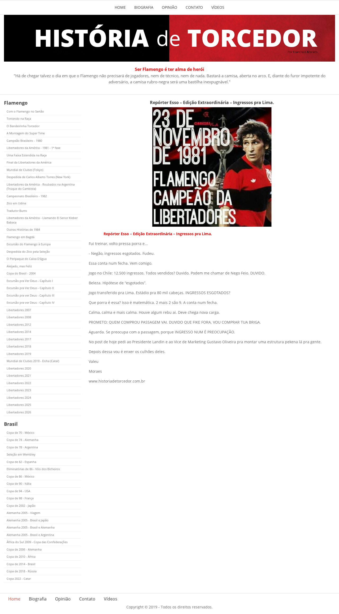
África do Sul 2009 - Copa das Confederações (37, 542)
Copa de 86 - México (20, 476)
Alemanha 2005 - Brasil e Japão (27, 520)
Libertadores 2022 (19, 383)
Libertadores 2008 (19, 317)
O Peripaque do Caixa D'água (27, 259)
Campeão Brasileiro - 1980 (24, 141)
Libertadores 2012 (19, 325)
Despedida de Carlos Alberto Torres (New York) (38, 177)
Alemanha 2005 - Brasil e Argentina (30, 535)
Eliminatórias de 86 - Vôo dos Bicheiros (33, 469)
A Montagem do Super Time (26, 133)
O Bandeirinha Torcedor (23, 126)
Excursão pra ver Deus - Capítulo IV (31, 302)
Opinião (169, 7)
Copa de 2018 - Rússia (22, 571)
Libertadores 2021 (19, 375)
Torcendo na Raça (19, 119)
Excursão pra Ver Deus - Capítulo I (30, 281)
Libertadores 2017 (19, 339)
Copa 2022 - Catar (19, 579)
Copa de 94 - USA (18, 491)
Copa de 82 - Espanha (21, 462)
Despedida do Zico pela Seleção (28, 252)
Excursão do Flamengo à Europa (29, 244)
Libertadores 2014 (19, 332)
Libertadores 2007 (19, 310)
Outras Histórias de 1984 (23, 229)
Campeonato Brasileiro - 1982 (27, 196)
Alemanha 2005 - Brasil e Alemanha (31, 527)
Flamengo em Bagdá (20, 237)
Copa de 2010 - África (21, 557)
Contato (194, 7)
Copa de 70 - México (20, 433)
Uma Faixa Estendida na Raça (27, 155)
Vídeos (217, 7)
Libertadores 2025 (19, 405)
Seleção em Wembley (21, 454)
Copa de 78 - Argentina (22, 447)
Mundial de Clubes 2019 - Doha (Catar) (33, 361)
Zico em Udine (16, 203)
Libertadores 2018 (19, 346)
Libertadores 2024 (19, 398)
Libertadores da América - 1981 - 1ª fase (33, 148)
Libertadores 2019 (19, 354)
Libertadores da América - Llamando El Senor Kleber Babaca (42, 220)
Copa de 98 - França (20, 498)
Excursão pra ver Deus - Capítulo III (30, 295)
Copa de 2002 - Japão (21, 506)
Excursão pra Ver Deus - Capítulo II (30, 288)
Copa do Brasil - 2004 (21, 273)
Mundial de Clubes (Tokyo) (25, 170)
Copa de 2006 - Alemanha (24, 549)
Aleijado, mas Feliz (19, 266)
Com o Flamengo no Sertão (25, 111)
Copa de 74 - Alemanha (22, 440)
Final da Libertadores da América (29, 162)
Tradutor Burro (17, 211)
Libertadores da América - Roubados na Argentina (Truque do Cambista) (41, 186)
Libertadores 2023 (19, 390)
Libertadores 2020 (19, 368)
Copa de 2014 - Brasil (21, 564)
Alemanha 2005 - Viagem (23, 513)
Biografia (143, 7)
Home (120, 7)
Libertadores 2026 (19, 412)
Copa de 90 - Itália (19, 484)
